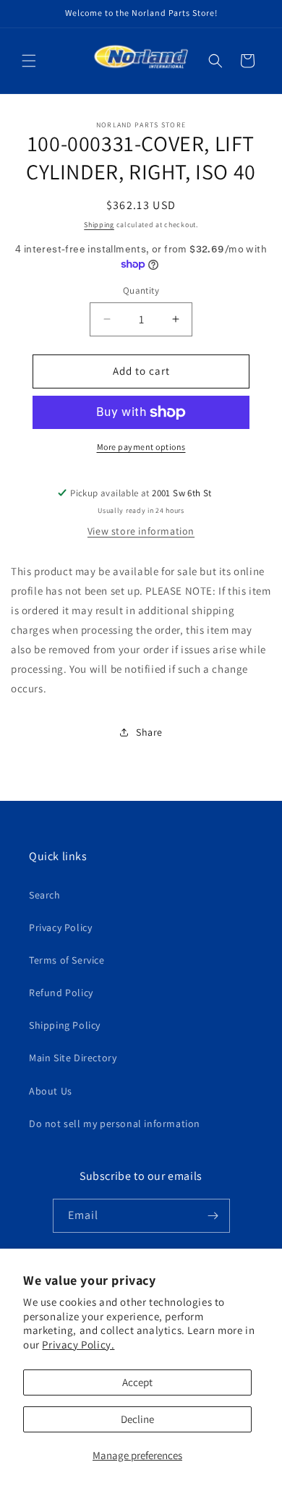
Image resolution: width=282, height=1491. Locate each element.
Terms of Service (67, 960)
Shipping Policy (65, 1025)
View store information (141, 531)
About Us (50, 1090)
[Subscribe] (213, 1216)
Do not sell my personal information (114, 1123)
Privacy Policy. (78, 1344)
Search (45, 894)
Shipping (99, 224)
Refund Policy (61, 992)
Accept (137, 1382)
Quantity (141, 290)
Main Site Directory (72, 1057)
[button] (29, 61)
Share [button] (149, 732)
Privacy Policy (60, 927)
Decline (137, 1419)
